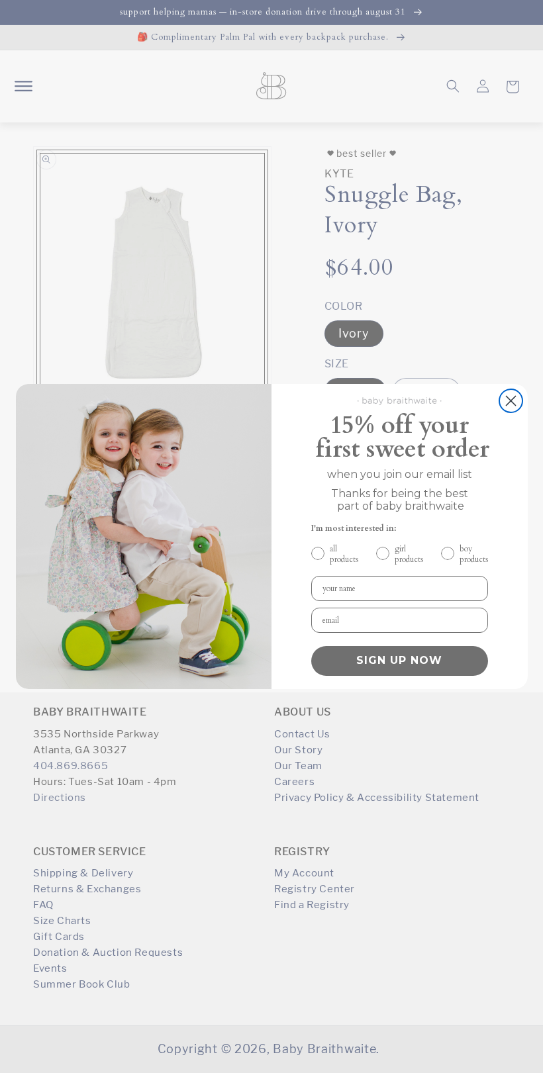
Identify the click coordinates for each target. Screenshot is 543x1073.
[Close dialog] (510, 400)
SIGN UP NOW (399, 660)
